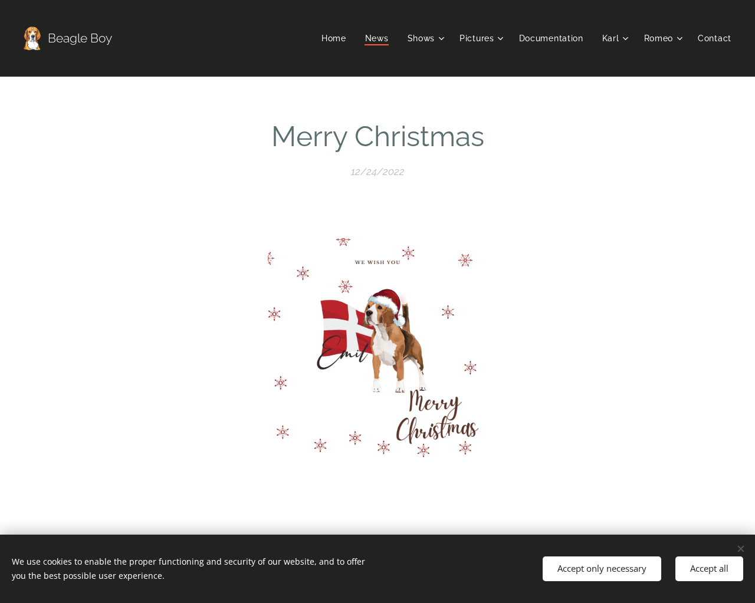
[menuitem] (337, 38)
